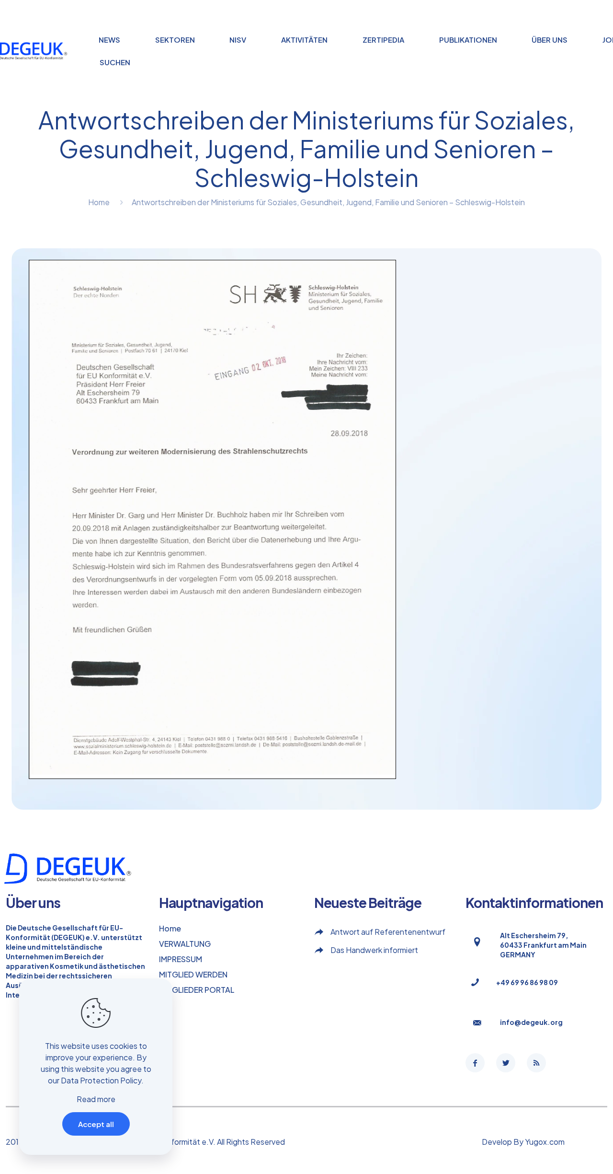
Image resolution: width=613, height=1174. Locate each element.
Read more (96, 1099)
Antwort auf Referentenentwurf (387, 932)
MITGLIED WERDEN (193, 974)
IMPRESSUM (180, 959)
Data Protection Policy (101, 1080)
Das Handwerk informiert (374, 950)
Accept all (96, 1123)
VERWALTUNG (185, 944)
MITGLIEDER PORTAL (196, 990)
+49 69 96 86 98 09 (527, 982)
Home (99, 202)
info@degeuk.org (531, 1022)
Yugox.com (545, 1142)
